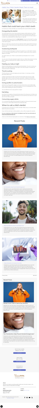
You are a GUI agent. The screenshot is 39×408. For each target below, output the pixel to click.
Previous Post (4, 275)
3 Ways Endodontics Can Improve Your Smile (13, 263)
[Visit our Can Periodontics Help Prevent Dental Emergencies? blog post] (19, 173)
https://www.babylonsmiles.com (8, 114)
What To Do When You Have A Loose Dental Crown (14, 225)
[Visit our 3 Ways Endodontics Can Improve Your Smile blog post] (19, 249)
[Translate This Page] (37, 406)
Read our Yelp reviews (30, 116)
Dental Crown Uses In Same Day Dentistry (12, 149)
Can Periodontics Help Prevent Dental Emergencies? (14, 187)
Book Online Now (26, 0)
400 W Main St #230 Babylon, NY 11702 (14, 0)
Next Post (35, 275)
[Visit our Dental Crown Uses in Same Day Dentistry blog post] (19, 136)
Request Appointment (19, 361)
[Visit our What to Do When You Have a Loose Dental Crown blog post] (19, 211)
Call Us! (35, 0)
